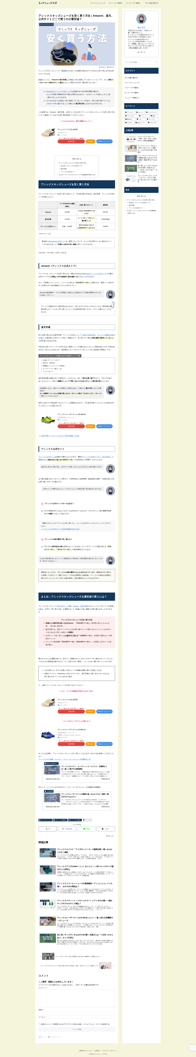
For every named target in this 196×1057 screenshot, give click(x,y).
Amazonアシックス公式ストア (95, 274)
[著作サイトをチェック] (138, 52)
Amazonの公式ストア (58, 241)
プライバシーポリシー (109, 1050)
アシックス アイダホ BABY (68, 129)
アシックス (88, 820)
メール (41, 1017)
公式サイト (64, 606)
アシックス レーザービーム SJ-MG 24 (71, 729)
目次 (74, 159)
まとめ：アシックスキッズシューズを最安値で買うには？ (77, 174)
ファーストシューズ (46, 820)
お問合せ (97, 1050)
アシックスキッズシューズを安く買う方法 (72, 163)
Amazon (76, 606)
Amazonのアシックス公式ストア (58, 91)
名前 (41, 1010)
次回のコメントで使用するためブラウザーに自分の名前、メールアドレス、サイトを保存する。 (76, 1024)
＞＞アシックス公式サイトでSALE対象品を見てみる (60, 529)
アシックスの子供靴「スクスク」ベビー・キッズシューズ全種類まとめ (64, 759)
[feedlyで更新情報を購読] (141, 52)
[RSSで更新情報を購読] (144, 52)
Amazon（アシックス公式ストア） (72, 166)
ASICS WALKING (89, 335)
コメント (42, 988)
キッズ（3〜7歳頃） (75, 820)
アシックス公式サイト (68, 172)
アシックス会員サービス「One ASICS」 (97, 457)
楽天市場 (53, 101)
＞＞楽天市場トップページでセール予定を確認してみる (58, 436)
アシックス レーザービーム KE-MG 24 (72, 414)
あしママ (141, 27)
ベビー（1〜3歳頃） (61, 820)
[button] (106, 829)
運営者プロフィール (85, 1050)
